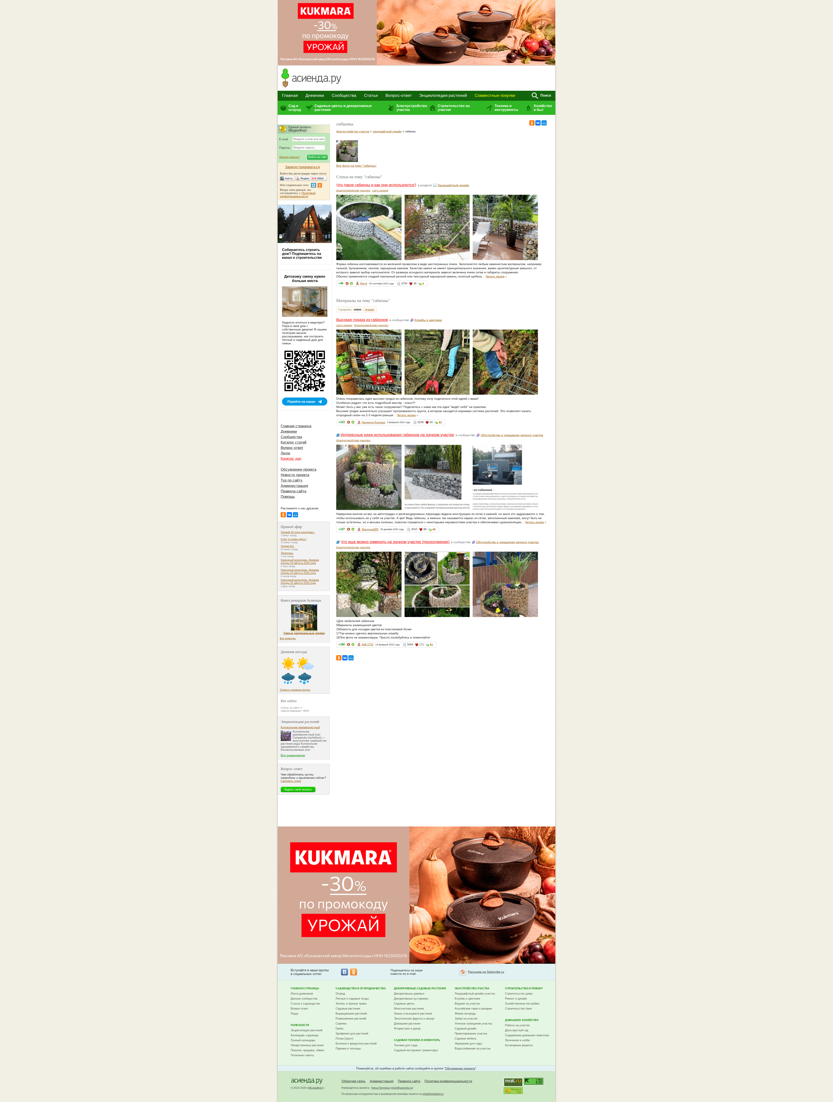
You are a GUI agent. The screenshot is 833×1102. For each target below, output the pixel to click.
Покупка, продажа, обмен (307, 1050)
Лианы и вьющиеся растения (413, 1013)
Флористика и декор (407, 1028)
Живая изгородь (465, 1013)
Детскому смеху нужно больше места (304, 278)
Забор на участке (466, 1018)
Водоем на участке (467, 1003)
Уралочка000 (370, 529)
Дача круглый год (516, 1030)
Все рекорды (288, 638)
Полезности (300, 1025)
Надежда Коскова (373, 422)
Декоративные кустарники (411, 998)
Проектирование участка (471, 1033)
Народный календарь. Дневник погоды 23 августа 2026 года (300, 572)
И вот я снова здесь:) (294, 539)
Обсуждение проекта (298, 469)
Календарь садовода (304, 1035)
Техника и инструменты (506, 108)
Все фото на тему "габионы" (356, 165)
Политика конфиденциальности (448, 1081)
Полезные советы (302, 1055)
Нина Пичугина (380, 1087)
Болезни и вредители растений (356, 1043)
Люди (285, 453)
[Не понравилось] (347, 284)
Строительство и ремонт (524, 988)
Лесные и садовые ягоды (352, 998)
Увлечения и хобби (517, 1040)
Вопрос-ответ (398, 95)
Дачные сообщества (304, 998)
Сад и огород (295, 108)
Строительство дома (518, 993)
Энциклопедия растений (443, 95)
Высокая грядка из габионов (362, 320)
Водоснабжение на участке (472, 1048)
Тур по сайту (291, 480)
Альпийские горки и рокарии (473, 1008)
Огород (340, 993)
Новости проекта (295, 475)
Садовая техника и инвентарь (417, 1040)
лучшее (369, 309)
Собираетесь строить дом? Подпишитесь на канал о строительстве (302, 253)
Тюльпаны (287, 553)
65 (434, 529)
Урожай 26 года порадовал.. (298, 532)
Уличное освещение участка (473, 1023)
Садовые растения (348, 1008)
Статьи (371, 95)
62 (440, 422)
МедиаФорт (315, 1087)
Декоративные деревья (409, 993)
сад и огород (380, 190)
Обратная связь (353, 1081)
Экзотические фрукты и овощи (414, 1018)
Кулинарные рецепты (519, 1045)
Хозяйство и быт (543, 108)
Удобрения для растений (352, 1033)
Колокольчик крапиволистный (300, 727)
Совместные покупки (495, 95)
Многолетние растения (409, 1008)
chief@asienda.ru (402, 1087)
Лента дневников (302, 993)
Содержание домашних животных (527, 1035)
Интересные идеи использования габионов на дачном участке (397, 435)
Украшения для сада (468, 1043)
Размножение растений (351, 1018)
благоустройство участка (352, 131)
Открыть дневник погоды (295, 689)
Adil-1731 (367, 644)
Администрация (294, 486)
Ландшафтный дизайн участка (475, 993)
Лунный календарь (303, 1040)
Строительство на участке (454, 108)
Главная (290, 95)
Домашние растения (407, 1023)
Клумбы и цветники (428, 320)
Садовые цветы (404, 1003)
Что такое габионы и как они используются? (376, 185)
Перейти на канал (301, 401)
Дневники (314, 95)
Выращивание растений (351, 1013)
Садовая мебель (466, 1038)
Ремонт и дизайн (516, 998)
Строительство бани (518, 1008)
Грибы (339, 1028)
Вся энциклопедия (293, 755)
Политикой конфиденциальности (297, 194)
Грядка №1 (287, 546)
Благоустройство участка (412, 108)
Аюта (363, 283)
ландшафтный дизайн (387, 131)
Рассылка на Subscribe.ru (486, 971)
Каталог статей (294, 442)
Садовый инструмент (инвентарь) (416, 1050)
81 (431, 644)
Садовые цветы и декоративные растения (343, 108)
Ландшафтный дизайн (453, 185)
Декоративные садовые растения (420, 988)
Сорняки (341, 1023)
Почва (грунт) (344, 1038)
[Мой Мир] (544, 122)
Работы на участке (517, 1025)
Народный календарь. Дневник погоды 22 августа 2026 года (300, 582)
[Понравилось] (351, 284)
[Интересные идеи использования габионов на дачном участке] (347, 161)
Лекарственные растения (307, 1045)
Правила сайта (293, 491)
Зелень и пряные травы (351, 1003)
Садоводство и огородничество (361, 988)
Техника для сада (405, 1045)
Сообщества (344, 95)
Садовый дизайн (465, 1028)
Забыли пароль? (289, 157)
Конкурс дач (291, 459)
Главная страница (296, 426)
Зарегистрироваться (302, 167)
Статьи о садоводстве (305, 1003)
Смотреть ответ (291, 781)
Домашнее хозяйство (521, 1020)
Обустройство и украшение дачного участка (512, 435)
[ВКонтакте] (538, 122)
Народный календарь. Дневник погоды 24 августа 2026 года (300, 562)
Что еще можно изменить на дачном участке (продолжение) (395, 542)
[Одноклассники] (532, 122)
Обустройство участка (472, 988)
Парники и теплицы (348, 1048)
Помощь (288, 497)
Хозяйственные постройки (522, 1003)
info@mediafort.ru (433, 1093)
